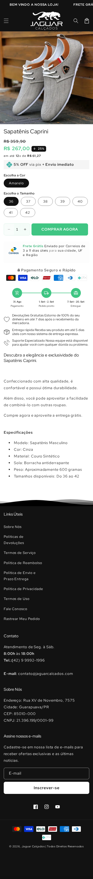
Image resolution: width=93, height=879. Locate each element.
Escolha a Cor (14, 175)
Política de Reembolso (23, 563)
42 (27, 212)
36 (11, 201)
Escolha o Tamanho (19, 193)
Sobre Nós (13, 526)
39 (62, 201)
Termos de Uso (17, 598)
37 (28, 201)
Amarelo (16, 183)
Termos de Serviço (20, 552)
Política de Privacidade (23, 589)
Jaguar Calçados (33, 846)
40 (80, 201)
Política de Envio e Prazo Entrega (20, 575)
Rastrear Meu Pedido (22, 619)
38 (45, 201)
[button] (6, 20)
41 (11, 212)
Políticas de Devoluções (14, 539)
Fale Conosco (15, 609)
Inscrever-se (47, 787)
